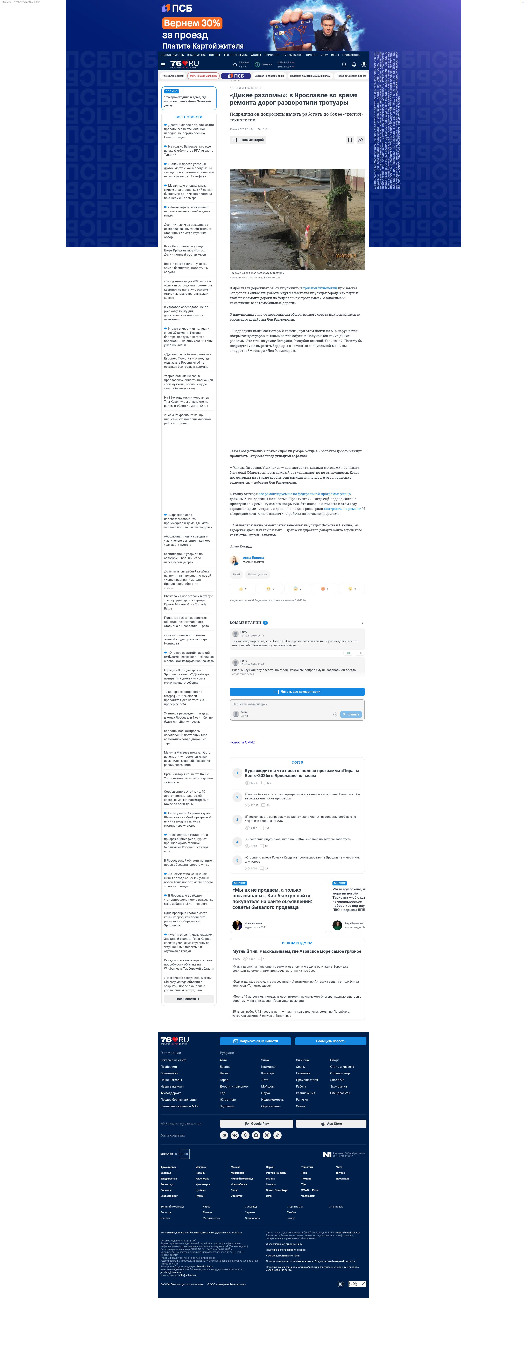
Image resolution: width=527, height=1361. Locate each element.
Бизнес (225, 1067)
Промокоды (351, 55)
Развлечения (305, 1093)
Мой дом (267, 1086)
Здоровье (227, 1106)
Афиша (256, 55)
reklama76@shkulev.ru (347, 1232)
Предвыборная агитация (179, 1100)
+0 (348, 653)
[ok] (245, 1135)
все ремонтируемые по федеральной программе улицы (305, 494)
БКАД (236, 574)
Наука (265, 1093)
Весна (224, 1073)
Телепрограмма (236, 55)
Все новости (189, 117)
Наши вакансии (172, 1086)
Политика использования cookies (285, 1249)
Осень (300, 1067)
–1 (359, 681)
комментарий (251, 140)
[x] (267, 1135)
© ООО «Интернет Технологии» (226, 1284)
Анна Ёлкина (253, 558)
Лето (264, 1080)
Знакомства (196, 55)
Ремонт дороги (257, 574)
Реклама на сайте (173, 1060)
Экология (337, 1080)
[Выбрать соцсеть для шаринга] (361, 140)
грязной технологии (320, 288)
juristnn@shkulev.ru (171, 1272)
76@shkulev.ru (205, 1266)
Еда (222, 1093)
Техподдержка (171, 1093)
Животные (228, 1100)
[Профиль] (364, 64)
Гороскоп (272, 55)
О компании (169, 1073)
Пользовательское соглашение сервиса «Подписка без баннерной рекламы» (311, 1261)
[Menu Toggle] (163, 64)
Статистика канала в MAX (179, 1106)
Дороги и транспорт (234, 1086)
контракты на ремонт (342, 508)
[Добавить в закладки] (350, 140)
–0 (359, 653)
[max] (256, 1135)
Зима (265, 1060)
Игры (335, 55)
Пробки (312, 55)
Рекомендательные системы (283, 1255)
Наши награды (171, 1080)
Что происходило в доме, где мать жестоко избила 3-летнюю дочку (188, 101)
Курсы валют (293, 55)
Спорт (334, 1060)
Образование (271, 1106)
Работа (301, 1086)
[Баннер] (236, 75)
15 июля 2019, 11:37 (241, 129)
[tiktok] (277, 1135)
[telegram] (224, 1135)
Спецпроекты (340, 1093)
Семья (300, 1106)
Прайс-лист (169, 1067)
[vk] (235, 1135)
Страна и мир (340, 1073)
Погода (214, 55)
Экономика (338, 1086)
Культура (267, 1073)
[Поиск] (344, 64)
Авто (223, 1060)
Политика (303, 1073)
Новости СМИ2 (242, 742)
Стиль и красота (342, 1067)
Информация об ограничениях (284, 1244)
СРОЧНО (171, 91)
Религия (302, 1100)
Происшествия (307, 1080)
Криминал (268, 1067)
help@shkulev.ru (187, 1275)
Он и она (302, 1060)
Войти (244, 715)
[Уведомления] (354, 64)
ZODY (324, 55)
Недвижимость (172, 55)
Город (224, 1080)
